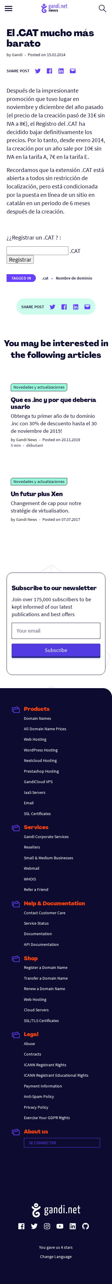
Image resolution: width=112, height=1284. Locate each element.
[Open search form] (102, 8)
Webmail (31, 868)
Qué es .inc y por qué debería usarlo (53, 404)
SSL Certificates (37, 813)
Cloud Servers (36, 1010)
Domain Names (37, 718)
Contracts (32, 1054)
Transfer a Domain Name (46, 978)
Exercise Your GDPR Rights (47, 1117)
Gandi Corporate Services (46, 836)
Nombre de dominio (74, 278)
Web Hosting (35, 739)
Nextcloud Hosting (40, 760)
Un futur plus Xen (37, 495)
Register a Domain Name (45, 967)
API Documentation (41, 944)
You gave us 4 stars (56, 1247)
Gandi (17, 54)
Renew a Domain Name (44, 988)
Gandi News (26, 439)
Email (29, 803)
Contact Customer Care (44, 912)
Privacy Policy (36, 1107)
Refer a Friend (36, 889)
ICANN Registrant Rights (45, 1064)
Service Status (36, 923)
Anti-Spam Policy (39, 1096)
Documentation (38, 933)
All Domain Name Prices (45, 728)
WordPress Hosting (41, 750)
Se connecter (42, 1142)
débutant (34, 445)
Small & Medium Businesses (48, 857)
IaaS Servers (34, 792)
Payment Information (43, 1086)
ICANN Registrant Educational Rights (56, 1075)
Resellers (32, 847)
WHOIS (30, 879)
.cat (45, 278)
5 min (16, 445)
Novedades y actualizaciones (39, 387)
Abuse (29, 1043)
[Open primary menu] (8, 8)
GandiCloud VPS (38, 781)
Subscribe (56, 650)
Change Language (56, 1256)
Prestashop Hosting (41, 771)
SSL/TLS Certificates (41, 1020)
